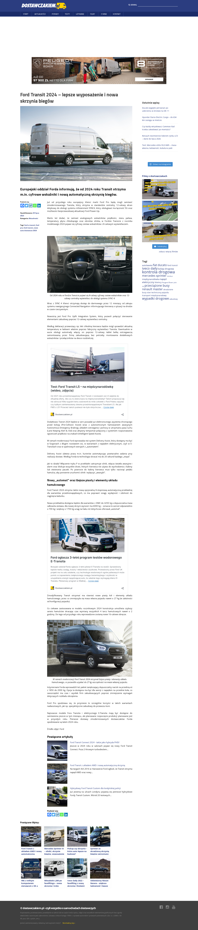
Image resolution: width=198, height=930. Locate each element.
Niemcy (158, 282)
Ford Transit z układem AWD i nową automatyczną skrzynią (97, 765)
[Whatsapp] (35, 205)
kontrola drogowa (158, 272)
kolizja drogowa (166, 268)
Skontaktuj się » (68, 923)
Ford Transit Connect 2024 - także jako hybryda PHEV (94, 742)
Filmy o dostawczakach (154, 176)
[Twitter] (26, 205)
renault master (152, 289)
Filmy (92, 14)
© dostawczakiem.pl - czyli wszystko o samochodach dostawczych (58, 908)
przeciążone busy (157, 285)
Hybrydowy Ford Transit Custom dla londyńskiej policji (95, 788)
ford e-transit (29, 225)
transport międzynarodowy (154, 295)
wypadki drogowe (155, 298)
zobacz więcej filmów (168, 251)
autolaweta (147, 265)
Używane (80, 14)
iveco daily (150, 268)
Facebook (162, 907)
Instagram (169, 907)
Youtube (175, 907)
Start (25, 14)
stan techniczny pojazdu (158, 292)
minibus (170, 276)
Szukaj (134, 5)
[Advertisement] (99, 37)
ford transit (28, 228)
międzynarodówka (150, 279)
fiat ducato (160, 265)
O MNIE (104, 14)
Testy (67, 14)
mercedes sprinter (154, 276)
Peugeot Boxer (167, 282)
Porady (55, 14)
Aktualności (40, 14)
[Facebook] (22, 205)
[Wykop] (30, 205)
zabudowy (173, 299)
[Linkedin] (39, 205)
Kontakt (117, 14)
